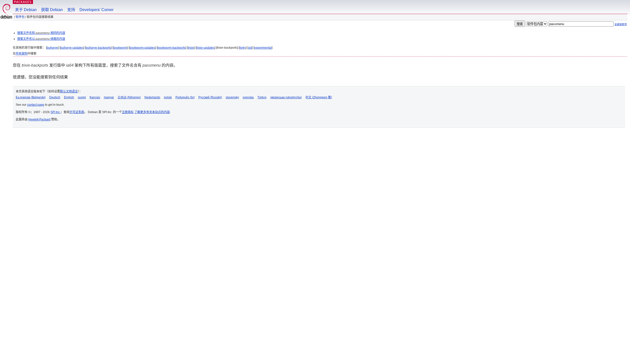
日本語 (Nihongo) (129, 97)
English (69, 97)
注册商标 (128, 112)
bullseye (52, 47)
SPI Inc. (55, 112)
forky (242, 47)
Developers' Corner (96, 10)
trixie (191, 47)
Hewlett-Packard (39, 119)
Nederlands (152, 97)
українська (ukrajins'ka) (286, 97)
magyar (109, 97)
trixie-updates (205, 47)
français (95, 97)
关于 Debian (26, 10)
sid (250, 47)
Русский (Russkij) (210, 97)
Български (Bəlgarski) (31, 97)
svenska (248, 97)
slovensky (232, 97)
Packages (23, 2)
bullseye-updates (71, 47)
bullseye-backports (98, 47)
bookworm (120, 47)
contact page (35, 104)
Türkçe (262, 97)
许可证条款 (76, 112)
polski (168, 97)
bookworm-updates (142, 47)
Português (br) (185, 97)
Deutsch (54, 97)
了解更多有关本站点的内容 (152, 112)
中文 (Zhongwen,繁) (318, 97)
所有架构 (22, 53)
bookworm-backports (172, 47)
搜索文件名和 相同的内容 (41, 33)
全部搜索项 (620, 24)
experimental (263, 47)
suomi (82, 97)
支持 (71, 10)
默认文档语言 (69, 91)
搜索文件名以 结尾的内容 (41, 39)
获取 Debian (52, 10)
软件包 (20, 17)
